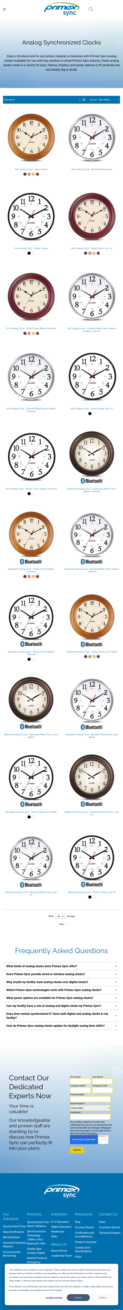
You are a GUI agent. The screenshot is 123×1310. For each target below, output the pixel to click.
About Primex (59, 1250)
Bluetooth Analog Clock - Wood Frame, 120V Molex (92, 652)
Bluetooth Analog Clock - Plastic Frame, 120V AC (92, 892)
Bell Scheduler (11, 1237)
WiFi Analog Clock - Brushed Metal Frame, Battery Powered (31, 410)
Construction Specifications (83, 1249)
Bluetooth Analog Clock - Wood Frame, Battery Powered (31, 570)
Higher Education (61, 1226)
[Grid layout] (84, 99)
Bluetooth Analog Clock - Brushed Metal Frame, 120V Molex (92, 735)
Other (54, 1236)
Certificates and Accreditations (84, 1234)
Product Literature (86, 1242)
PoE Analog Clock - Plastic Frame (31, 248)
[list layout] (80, 99)
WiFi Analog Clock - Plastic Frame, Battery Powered (31, 489)
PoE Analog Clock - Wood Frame (31, 169)
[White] (33, 253)
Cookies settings (54, 1297)
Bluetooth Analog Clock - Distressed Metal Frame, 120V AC (92, 813)
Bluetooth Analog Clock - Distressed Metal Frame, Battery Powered (92, 490)
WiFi (42, 1243)
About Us (58, 1244)
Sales (102, 1221)
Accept (78, 1297)
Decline (102, 1297)
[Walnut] (37, 174)
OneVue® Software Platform (14, 1244)
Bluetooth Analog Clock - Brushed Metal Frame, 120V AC (31, 893)
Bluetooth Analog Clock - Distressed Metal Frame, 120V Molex (31, 735)
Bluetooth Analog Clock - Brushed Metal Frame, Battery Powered (92, 570)
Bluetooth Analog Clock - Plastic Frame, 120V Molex (31, 812)
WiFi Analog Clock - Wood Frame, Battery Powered (31, 328)
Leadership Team (61, 1255)
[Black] (29, 253)
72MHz (31, 1239)
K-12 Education (60, 1221)
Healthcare (57, 1231)
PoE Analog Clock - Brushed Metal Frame (92, 169)
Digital (41, 1252)
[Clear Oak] (33, 174)
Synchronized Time (14, 1226)
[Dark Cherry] (25, 174)
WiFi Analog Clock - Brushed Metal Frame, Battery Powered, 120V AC (92, 329)
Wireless (41, 1226)
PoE (40, 1239)
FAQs (78, 1256)
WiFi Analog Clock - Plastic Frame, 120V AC (92, 408)
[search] (90, 9)
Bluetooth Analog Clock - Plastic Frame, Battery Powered (31, 653)
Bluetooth (33, 1243)
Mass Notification (13, 1231)
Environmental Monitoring (11, 1253)
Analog (31, 1252)
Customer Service (109, 1227)
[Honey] (29, 174)
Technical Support (109, 1232)
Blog (77, 1221)
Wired (30, 1226)
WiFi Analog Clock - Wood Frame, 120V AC (92, 248)
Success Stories (84, 1227)
